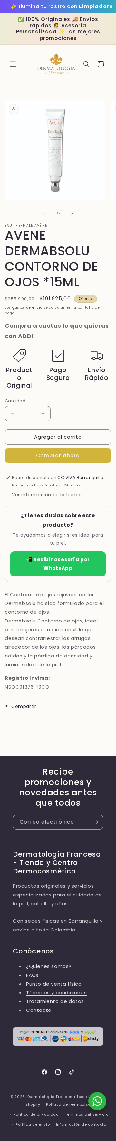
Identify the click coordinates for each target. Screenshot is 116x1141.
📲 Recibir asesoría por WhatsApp (58, 564)
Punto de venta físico (54, 983)
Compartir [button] (23, 706)
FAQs (32, 975)
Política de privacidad (36, 1114)
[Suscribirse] (96, 822)
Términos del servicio (87, 1114)
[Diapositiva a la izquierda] (44, 213)
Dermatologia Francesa (51, 1096)
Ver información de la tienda (47, 494)
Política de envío (33, 1124)
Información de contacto (81, 1124)
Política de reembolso (68, 1104)
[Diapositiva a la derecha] (72, 213)
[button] (13, 64)
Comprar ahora (58, 455)
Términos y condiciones (56, 992)
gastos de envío (27, 307)
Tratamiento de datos (55, 1001)
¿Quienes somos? (49, 966)
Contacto (39, 1010)
